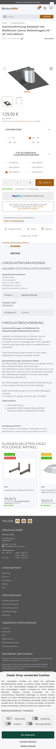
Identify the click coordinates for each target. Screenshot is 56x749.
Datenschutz (6, 632)
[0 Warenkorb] (45, 8)
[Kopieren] (22, 38)
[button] (28, 129)
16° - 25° (35, 138)
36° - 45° (36, 142)
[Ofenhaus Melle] (10, 8)
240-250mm (14, 172)
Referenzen (6, 573)
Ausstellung (6, 580)
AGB (3, 635)
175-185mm (14, 162)
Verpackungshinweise (10, 646)
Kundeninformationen (10, 608)
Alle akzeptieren (28, 735)
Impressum (6, 628)
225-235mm (37, 167)
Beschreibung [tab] (15, 246)
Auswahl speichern (28, 741)
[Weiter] (51, 68)
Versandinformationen (10, 604)
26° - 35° (12, 142)
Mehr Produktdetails (14, 221)
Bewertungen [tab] (15, 253)
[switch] (9, 718)
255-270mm (37, 172)
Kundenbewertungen (9, 611)
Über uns (5, 577)
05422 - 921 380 (10, 544)
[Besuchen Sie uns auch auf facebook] (17, 521)
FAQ (3, 587)
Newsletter (6, 615)
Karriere (5, 584)
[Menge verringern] (5, 182)
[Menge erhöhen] (30, 182)
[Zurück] (5, 68)
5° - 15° (12, 138)
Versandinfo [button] (44, 189)
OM (6, 487)
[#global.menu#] (51, 8)
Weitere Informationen (30, 207)
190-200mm (37, 162)
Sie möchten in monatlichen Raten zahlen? (28, 206)
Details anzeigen (28, 746)
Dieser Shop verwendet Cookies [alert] (28, 675)
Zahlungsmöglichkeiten (10, 600)
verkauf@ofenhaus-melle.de (14, 546)
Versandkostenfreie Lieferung (22, 121)
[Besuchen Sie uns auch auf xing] (30, 521)
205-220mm (14, 167)
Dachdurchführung (17, 23)
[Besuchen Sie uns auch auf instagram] (24, 521)
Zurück (4, 23)
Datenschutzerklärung (39, 664)
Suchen (46, 16)
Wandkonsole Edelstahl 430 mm (19, 490)
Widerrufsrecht (7, 639)
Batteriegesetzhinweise (10, 642)
